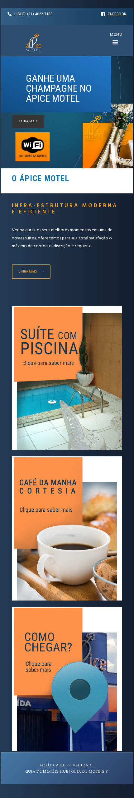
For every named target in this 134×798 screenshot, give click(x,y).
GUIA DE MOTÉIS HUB (46, 771)
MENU (115, 34)
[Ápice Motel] (33, 44)
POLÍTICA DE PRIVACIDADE (67, 765)
